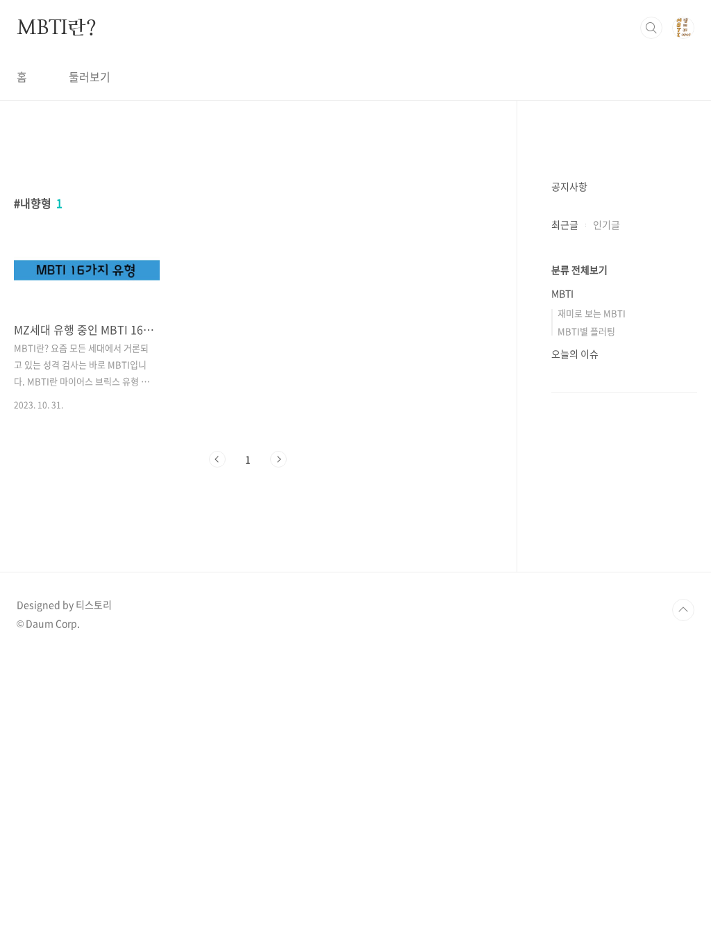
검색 (651, 27)
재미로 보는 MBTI (592, 313)
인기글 (606, 224)
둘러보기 (89, 76)
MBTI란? (57, 27)
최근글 (564, 224)
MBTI (562, 293)
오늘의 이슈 (575, 354)
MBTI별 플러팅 (586, 331)
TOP (683, 610)
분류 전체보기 (579, 270)
